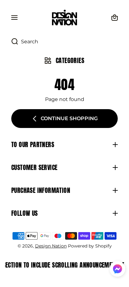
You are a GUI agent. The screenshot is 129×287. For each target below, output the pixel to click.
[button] (117, 270)
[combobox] (64, 41)
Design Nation (51, 246)
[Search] (11, 41)
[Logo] (64, 17)
